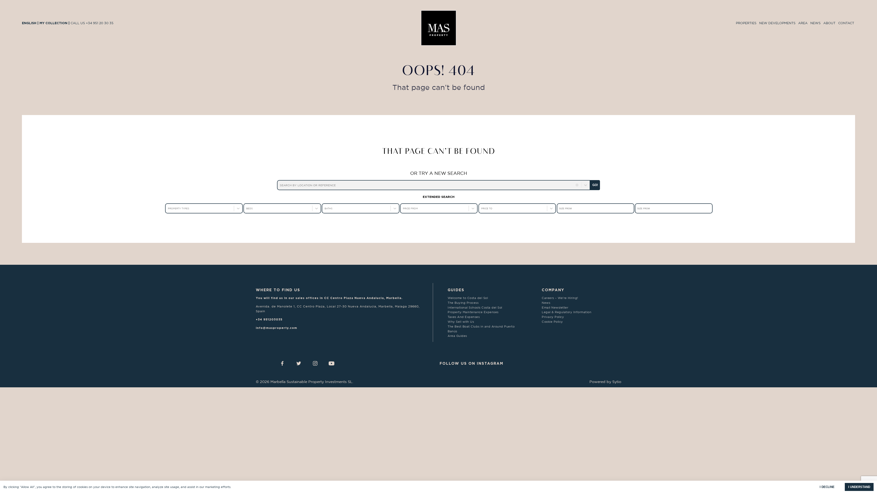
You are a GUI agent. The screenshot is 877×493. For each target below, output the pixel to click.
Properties (746, 23)
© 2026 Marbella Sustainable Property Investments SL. (304, 382)
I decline (827, 487)
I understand (859, 487)
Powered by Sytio (605, 382)
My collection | (55, 23)
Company (553, 290)
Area (803, 23)
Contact (846, 23)
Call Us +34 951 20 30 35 (92, 23)
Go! (595, 185)
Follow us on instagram (471, 363)
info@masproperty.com (276, 327)
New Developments (777, 23)
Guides (456, 290)
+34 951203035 (269, 319)
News (815, 23)
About (829, 23)
